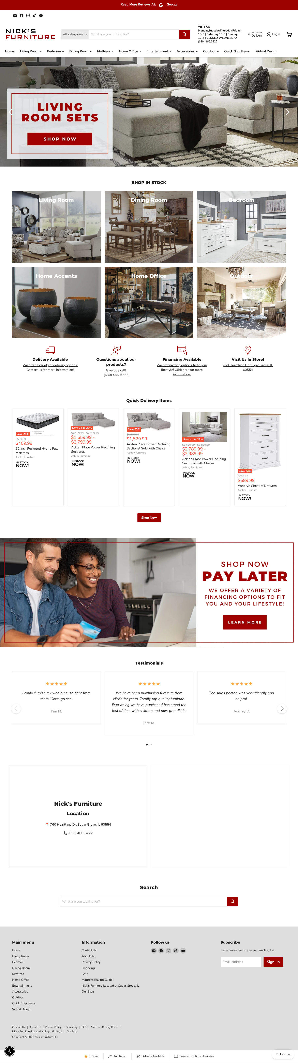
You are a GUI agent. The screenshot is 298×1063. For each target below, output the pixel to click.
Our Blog (88, 991)
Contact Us (89, 950)
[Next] (282, 708)
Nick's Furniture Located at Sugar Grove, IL (110, 986)
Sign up (273, 961)
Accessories (186, 51)
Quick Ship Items (237, 51)
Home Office (129, 51)
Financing (88, 968)
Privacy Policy (91, 962)
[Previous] (16, 708)
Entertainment (158, 51)
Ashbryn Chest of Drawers (257, 486)
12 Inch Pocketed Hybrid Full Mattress (37, 450)
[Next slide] (287, 112)
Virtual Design (266, 51)
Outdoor (210, 51)
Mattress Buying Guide (97, 980)
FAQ (85, 974)
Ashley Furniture (25, 457)
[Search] (184, 34)
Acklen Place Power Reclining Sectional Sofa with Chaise (148, 446)
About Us (88, 956)
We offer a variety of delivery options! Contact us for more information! (50, 367)
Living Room (29, 51)
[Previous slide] (11, 112)
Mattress (104, 51)
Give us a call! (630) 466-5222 (116, 372)
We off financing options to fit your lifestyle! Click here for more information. (182, 370)
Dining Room (79, 51)
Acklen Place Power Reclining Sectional (93, 449)
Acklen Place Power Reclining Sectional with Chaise (204, 461)
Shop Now (149, 517)
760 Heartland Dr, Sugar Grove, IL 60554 (248, 367)
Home (9, 51)
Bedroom (54, 51)
